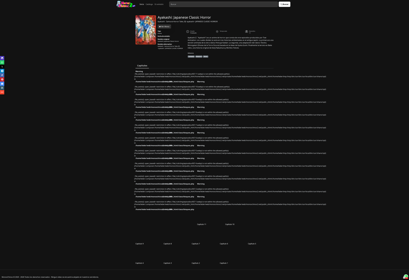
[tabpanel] (204, 168)
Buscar (286, 4)
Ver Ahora (165, 26)
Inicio (142, 4)
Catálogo (149, 4)
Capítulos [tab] (142, 65)
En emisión (159, 4)
